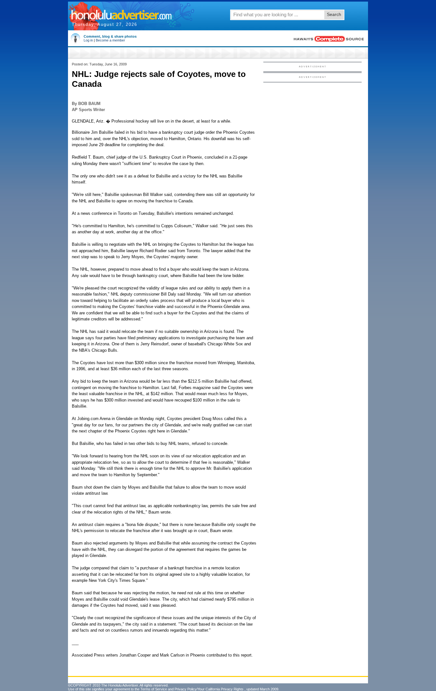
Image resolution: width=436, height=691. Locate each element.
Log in (88, 40)
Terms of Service (153, 689)
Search (334, 14)
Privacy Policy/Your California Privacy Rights (209, 689)
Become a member (110, 40)
